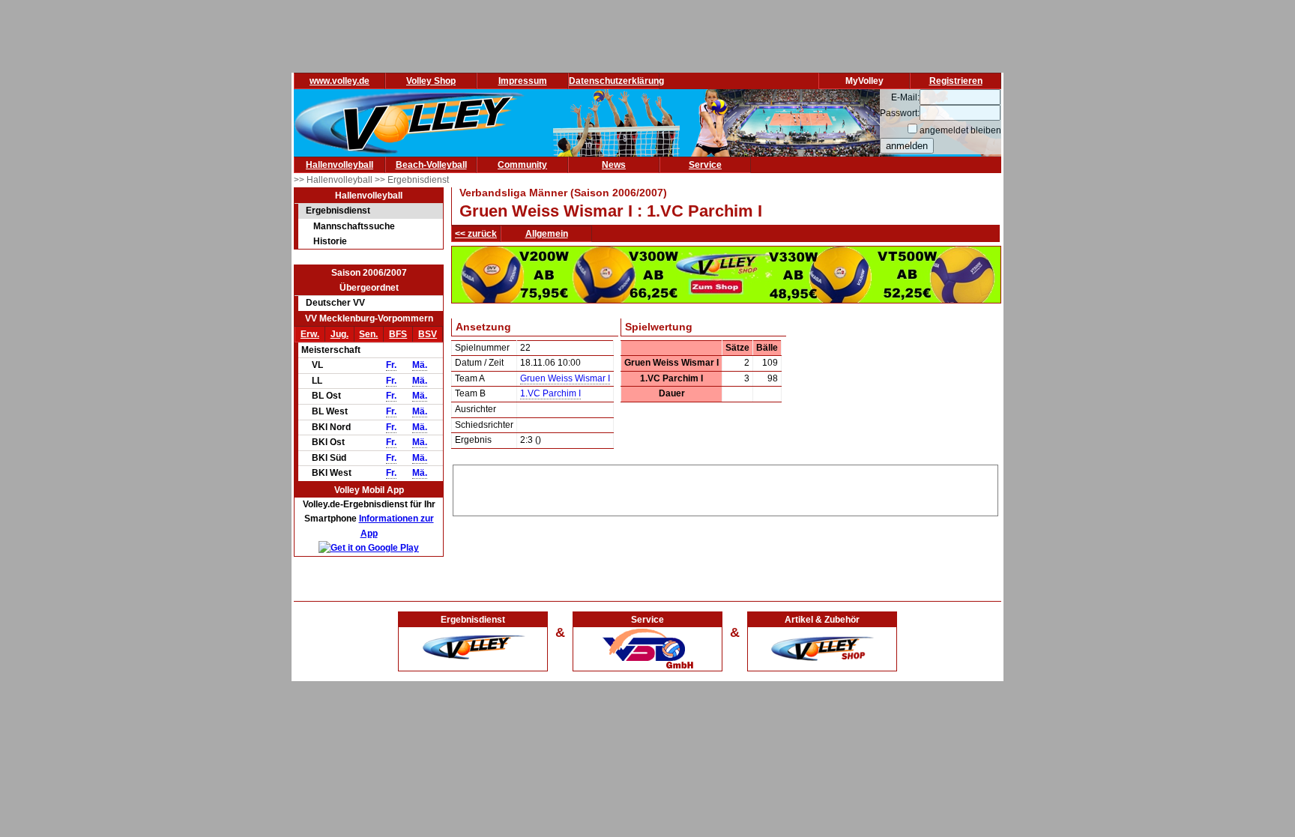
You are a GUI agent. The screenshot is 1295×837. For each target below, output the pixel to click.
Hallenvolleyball (339, 165)
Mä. (419, 365)
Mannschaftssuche (354, 226)
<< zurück (476, 234)
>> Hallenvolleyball (334, 180)
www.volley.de (339, 81)
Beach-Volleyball (431, 165)
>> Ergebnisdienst (412, 180)
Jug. (339, 334)
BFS (398, 334)
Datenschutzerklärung (616, 81)
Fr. (391, 365)
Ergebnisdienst (338, 210)
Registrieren (955, 81)
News (614, 165)
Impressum (522, 81)
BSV (427, 334)
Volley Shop (431, 81)
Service (705, 165)
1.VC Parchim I (550, 393)
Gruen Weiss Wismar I (565, 378)
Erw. (310, 334)
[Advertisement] (725, 487)
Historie (330, 241)
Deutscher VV (335, 302)
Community (522, 165)
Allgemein (546, 234)
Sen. (368, 334)
